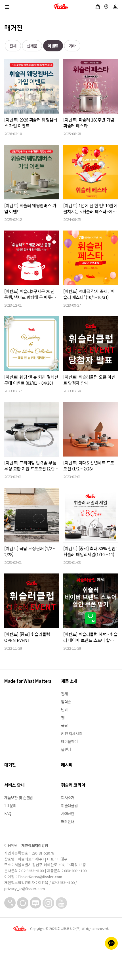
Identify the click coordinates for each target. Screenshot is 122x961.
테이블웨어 (69, 741)
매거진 (10, 765)
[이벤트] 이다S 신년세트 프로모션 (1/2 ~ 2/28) (88, 466)
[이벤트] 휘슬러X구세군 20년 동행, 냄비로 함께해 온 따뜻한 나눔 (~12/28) (30, 294)
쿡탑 (64, 725)
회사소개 (67, 797)
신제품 (32, 46)
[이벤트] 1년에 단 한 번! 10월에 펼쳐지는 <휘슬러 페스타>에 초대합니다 (90, 208)
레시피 (67, 765)
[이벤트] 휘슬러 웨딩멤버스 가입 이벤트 (30, 208)
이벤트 (53, 46)
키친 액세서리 (71, 733)
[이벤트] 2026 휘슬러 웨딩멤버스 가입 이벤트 (30, 123)
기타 (72, 46)
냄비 (64, 709)
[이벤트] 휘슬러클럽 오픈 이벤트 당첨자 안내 (89, 380)
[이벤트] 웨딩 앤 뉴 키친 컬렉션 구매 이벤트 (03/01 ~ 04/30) (31, 380)
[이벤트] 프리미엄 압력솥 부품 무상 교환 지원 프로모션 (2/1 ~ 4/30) (30, 466)
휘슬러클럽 (69, 805)
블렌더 (66, 749)
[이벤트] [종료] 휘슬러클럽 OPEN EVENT (27, 637)
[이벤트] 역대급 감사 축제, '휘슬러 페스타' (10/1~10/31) (88, 294)
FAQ (7, 813)
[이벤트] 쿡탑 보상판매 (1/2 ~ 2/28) (29, 551)
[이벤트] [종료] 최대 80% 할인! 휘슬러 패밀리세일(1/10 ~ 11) (90, 551)
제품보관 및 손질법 (18, 797)
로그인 (115, 6)
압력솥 (66, 701)
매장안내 (106, 6)
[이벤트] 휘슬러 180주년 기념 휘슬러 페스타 (88, 123)
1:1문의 (10, 805)
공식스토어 (98, 6)
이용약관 (11, 845)
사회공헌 (67, 813)
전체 (12, 46)
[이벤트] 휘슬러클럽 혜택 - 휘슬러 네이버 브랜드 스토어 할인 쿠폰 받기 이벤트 (90, 637)
